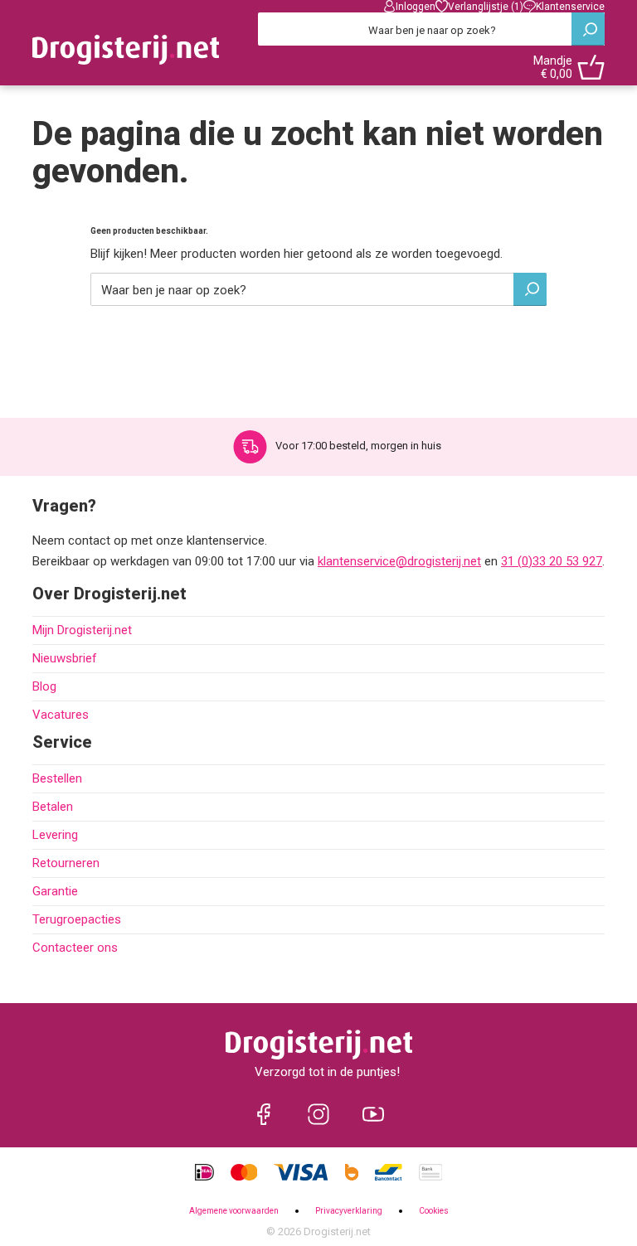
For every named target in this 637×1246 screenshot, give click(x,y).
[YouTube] (373, 1114)
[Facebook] (264, 1114)
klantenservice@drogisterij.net (399, 561)
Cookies (434, 1210)
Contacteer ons (75, 947)
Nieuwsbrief (64, 658)
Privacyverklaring (348, 1210)
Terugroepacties (76, 919)
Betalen (52, 806)
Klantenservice (570, 6)
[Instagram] (318, 1114)
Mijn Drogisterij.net (82, 630)
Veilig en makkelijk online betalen (354, 445)
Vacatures (60, 714)
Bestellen (57, 778)
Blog (44, 686)
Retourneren (66, 863)
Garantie (55, 891)
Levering (55, 834)
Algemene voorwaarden (234, 1210)
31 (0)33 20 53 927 (551, 561)
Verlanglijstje (485, 6)
